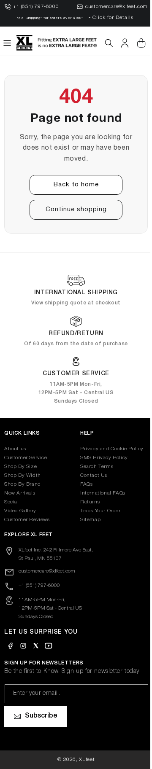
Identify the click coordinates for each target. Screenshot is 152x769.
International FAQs (99, 493)
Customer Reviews (27, 519)
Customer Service (25, 457)
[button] (7, 43)
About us (15, 448)
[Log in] (124, 43)
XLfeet (84, 759)
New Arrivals (19, 493)
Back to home (72, 185)
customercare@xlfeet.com (116, 6)
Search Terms (93, 466)
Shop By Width (22, 475)
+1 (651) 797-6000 (36, 6)
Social (11, 502)
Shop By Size (20, 466)
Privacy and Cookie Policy (109, 448)
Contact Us (90, 475)
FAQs (83, 484)
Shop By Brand (22, 484)
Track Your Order (97, 510)
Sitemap (87, 519)
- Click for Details (111, 17)
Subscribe (41, 716)
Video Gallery (20, 510)
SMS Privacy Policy (101, 457)
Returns (87, 502)
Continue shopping (72, 209)
